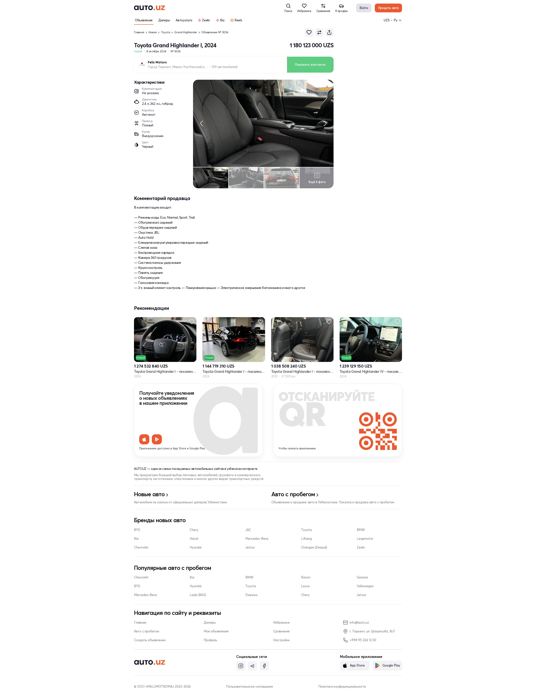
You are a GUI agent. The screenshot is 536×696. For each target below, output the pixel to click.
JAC (248, 530)
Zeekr (361, 547)
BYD (137, 530)
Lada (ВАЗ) (198, 595)
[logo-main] (149, 7)
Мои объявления (216, 631)
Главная (139, 32)
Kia (136, 539)
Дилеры (210, 622)
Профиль (210, 640)
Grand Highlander (185, 32)
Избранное (281, 622)
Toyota (165, 32)
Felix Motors (157, 62)
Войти (363, 8)
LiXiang (306, 539)
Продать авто (388, 8)
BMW (361, 530)
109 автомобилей (224, 67)
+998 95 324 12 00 (363, 640)
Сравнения (281, 631)
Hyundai (195, 547)
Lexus (305, 586)
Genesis (362, 577)
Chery (194, 530)
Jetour (250, 547)
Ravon (305, 577)
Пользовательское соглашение (249, 686)
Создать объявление (150, 640)
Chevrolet (141, 547)
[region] (263, 123)
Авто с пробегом (146, 631)
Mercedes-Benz (256, 539)
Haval (194, 539)
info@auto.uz (359, 622)
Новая (153, 32)
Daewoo (251, 595)
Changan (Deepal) (314, 547)
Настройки (281, 640)
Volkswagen (365, 586)
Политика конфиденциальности (342, 686)
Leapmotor (365, 539)
